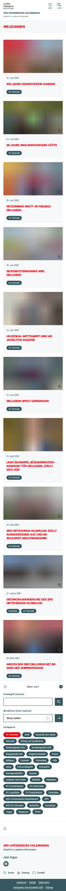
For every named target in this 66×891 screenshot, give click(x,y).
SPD (47, 799)
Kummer (33, 773)
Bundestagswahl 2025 (41, 747)
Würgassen (23, 811)
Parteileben (54, 792)
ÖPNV (38, 811)
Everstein (25, 760)
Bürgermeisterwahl (37, 754)
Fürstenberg (41, 760)
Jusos (8, 766)
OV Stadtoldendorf (34, 792)
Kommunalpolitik (25, 766)
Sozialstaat (50, 805)
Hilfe (55, 760)
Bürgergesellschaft (14, 754)
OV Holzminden (37, 786)
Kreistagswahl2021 (14, 773)
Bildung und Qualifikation (32, 741)
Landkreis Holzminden (16, 779)
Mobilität (36, 779)
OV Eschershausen (14, 786)
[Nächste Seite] (61, 686)
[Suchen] (59, 702)
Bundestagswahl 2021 (15, 747)
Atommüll (10, 741)
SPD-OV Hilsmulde (14, 805)
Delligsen (10, 760)
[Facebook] (6, 863)
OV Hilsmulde (12, 734)
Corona (55, 754)
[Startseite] (5, 828)
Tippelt (9, 811)
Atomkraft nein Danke (45, 734)
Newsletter (51, 779)
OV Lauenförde (12, 792)
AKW (27, 734)
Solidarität (34, 805)
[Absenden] (59, 718)
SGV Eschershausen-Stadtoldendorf (22, 799)
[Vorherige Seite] (5, 686)
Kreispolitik (44, 766)
